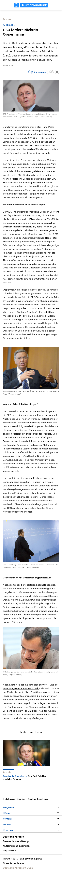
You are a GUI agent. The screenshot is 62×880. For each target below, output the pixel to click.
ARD (16, 858)
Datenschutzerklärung (16, 841)
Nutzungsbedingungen (16, 845)
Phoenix (31, 858)
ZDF (23, 858)
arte (40, 858)
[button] (4, 5)
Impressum (9, 850)
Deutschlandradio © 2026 (18, 867)
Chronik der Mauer (14, 863)
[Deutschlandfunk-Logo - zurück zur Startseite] (31, 5)
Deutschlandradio (13, 836)
